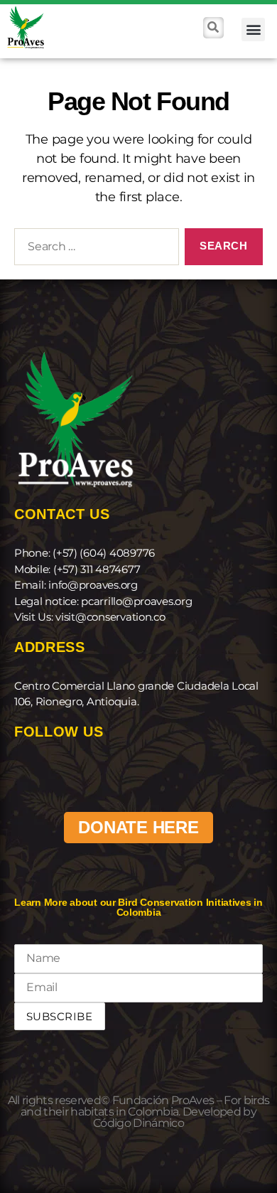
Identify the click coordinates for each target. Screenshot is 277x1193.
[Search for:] (94, 249)
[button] (253, 29)
